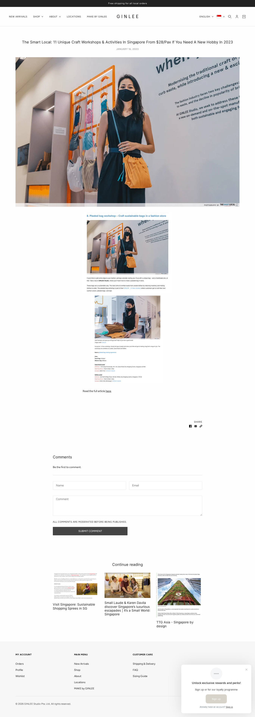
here (108, 391)
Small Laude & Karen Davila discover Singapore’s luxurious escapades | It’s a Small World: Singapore (127, 608)
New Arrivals (81, 663)
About (77, 676)
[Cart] (244, 17)
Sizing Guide (140, 676)
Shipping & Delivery (144, 663)
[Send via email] (195, 425)
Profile (19, 670)
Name (59, 485)
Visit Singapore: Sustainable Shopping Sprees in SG (74, 606)
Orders (19, 663)
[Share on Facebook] (190, 425)
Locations (79, 682)
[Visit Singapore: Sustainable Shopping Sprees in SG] (76, 586)
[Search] (230, 17)
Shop (77, 670)
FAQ (135, 670)
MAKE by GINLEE (84, 688)
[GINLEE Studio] (128, 16)
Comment (62, 499)
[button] (201, 425)
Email (135, 485)
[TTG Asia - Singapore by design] (179, 595)
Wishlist (20, 676)
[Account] (237, 17)
